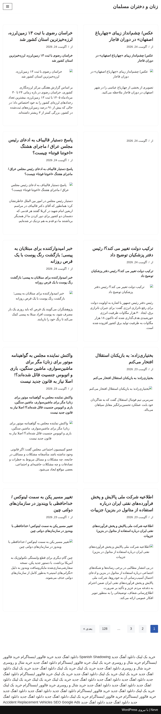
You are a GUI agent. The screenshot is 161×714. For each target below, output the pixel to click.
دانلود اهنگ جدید (66, 657)
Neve (154, 709)
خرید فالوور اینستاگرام (37, 657)
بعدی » (87, 628)
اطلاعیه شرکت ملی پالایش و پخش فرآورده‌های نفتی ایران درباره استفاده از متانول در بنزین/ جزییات (122, 503)
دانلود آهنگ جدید (123, 657)
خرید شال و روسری (126, 663)
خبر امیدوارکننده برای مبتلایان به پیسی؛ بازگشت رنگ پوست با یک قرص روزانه (43, 255)
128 (104, 628)
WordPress (129, 709)
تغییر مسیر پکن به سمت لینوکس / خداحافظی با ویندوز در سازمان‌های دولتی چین (41, 503)
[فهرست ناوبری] (7, 6)
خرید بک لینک (145, 657)
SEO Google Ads (66, 702)
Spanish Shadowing (95, 657)
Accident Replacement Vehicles (27, 702)
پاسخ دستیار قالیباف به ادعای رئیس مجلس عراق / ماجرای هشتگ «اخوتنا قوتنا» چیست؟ (40, 146)
